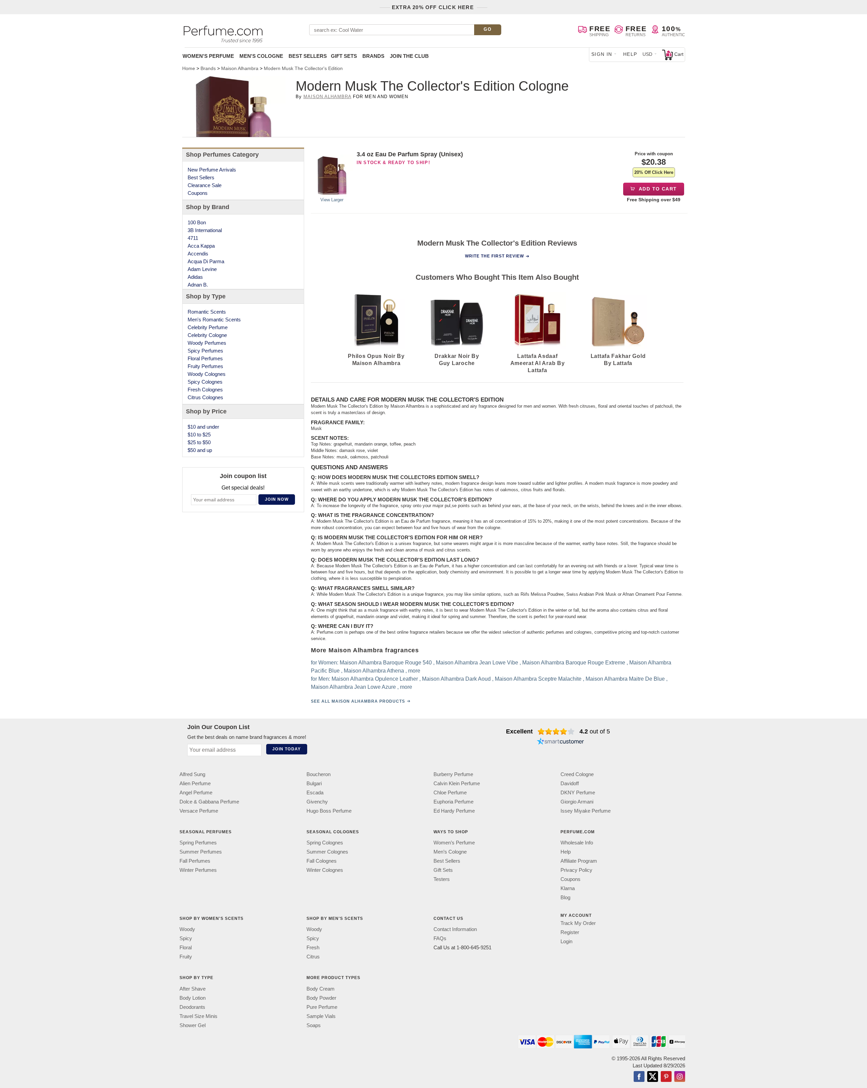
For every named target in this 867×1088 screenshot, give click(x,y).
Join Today (286, 749)
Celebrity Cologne (207, 335)
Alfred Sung (192, 774)
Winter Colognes (324, 870)
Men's (261, 56)
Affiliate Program (579, 861)
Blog (565, 897)
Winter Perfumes (198, 870)
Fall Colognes (321, 861)
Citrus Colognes (205, 397)
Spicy (185, 938)
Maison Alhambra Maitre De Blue (625, 679)
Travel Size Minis (198, 1016)
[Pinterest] (666, 1077)
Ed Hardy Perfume (454, 811)
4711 (193, 238)
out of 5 (594, 731)
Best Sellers (308, 56)
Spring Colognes (324, 842)
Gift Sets (344, 56)
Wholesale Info (577, 842)
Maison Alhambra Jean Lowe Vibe (477, 662)
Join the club (409, 56)
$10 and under (203, 427)
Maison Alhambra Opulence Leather (375, 679)
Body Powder (321, 997)
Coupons (198, 193)
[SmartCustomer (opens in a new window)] (560, 742)
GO (487, 29)
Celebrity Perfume (208, 327)
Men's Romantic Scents (214, 319)
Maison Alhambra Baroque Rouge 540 (386, 662)
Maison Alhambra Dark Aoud (456, 679)
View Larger (331, 199)
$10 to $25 (199, 434)
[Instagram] (679, 1077)
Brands (373, 56)
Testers (442, 879)
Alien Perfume (195, 783)
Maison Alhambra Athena (374, 671)
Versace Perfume (198, 811)
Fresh (312, 947)
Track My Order (578, 923)
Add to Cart (657, 188)
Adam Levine (202, 269)
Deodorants (192, 1007)
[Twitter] (652, 1077)
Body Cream (320, 988)
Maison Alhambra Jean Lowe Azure (353, 687)
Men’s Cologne (450, 852)
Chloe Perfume (450, 792)
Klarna (568, 888)
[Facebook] (639, 1077)
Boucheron (318, 774)
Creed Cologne (577, 774)
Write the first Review (494, 256)
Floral (185, 947)
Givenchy (317, 801)
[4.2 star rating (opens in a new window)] (556, 731)
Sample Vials (321, 1016)
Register (570, 932)
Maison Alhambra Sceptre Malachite (538, 679)
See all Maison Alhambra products (358, 701)
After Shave (192, 988)
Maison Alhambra (327, 96)
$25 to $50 (199, 442)
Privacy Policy (576, 870)
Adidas (195, 277)
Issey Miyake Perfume (586, 811)
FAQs (440, 938)
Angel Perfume (195, 792)
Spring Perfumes (198, 842)
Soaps (313, 1025)
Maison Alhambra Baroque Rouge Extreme (573, 662)
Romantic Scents (207, 312)
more (414, 671)
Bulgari (314, 783)
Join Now (277, 499)
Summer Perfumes (200, 852)
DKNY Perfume (578, 792)
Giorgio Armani (577, 801)
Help (630, 54)
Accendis (198, 253)
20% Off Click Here (653, 172)
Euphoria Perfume (453, 801)
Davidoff (570, 783)
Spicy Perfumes (205, 351)
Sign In (601, 54)
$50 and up (200, 450)
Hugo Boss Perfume (329, 811)
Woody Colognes (207, 374)
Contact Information (455, 929)
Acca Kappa (201, 246)
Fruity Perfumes (205, 366)
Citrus (313, 956)
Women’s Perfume (454, 842)
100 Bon (197, 222)
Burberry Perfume (453, 774)
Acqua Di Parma (206, 261)
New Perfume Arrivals (212, 170)
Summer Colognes (327, 852)
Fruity (185, 956)
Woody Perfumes (207, 343)
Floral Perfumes (205, 358)
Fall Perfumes (194, 861)
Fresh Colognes (205, 389)
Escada (314, 792)
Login (566, 941)
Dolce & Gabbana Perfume (209, 801)
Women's (208, 56)
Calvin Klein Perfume (457, 783)
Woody (187, 929)
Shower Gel (192, 1025)
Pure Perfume (321, 1007)
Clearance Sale (204, 185)
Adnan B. (198, 285)
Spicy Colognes (205, 382)
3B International (205, 230)
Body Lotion (192, 997)
